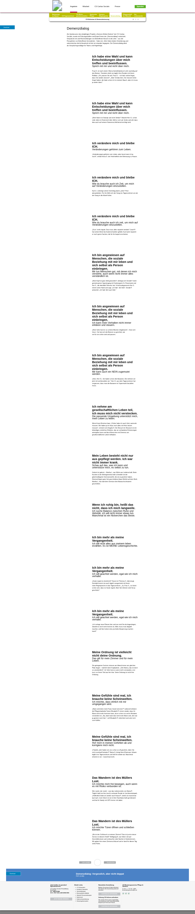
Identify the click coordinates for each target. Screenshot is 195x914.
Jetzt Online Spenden (61, 899)
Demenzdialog (115, 16)
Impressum (80, 897)
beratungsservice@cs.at (130, 890)
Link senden (86, 862)
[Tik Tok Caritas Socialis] (72, 20)
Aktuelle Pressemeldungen (84, 895)
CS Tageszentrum (68, 16)
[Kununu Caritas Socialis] (68, 20)
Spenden (140, 6)
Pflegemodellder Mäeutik (127, 15)
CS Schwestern (81, 887)
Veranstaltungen (81, 891)
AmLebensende (138, 15)
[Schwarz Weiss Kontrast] (141, 20)
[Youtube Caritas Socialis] (57, 20)
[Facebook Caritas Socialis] (53, 20)
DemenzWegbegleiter (103, 15)
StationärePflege (93, 15)
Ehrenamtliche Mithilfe (83, 893)
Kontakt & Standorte (82, 889)
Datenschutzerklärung (83, 899)
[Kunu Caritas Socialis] (103, 912)
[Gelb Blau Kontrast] (143, 20)
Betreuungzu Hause (56, 15)
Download (6, 27)
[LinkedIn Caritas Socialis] (65, 20)
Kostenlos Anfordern (109, 894)
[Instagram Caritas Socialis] (61, 20)
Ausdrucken (111, 862)
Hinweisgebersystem (82, 901)
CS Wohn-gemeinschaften (81, 15)
